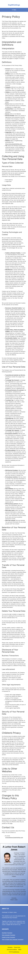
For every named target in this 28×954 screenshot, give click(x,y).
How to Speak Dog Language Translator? (12, 939)
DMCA (19, 949)
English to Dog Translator (8, 937)
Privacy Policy (17, 947)
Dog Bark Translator (7, 932)
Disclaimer (10, 947)
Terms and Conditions (12, 949)
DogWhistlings (14, 5)
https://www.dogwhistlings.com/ (13, 144)
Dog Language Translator (8, 935)
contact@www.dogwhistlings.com (14, 837)
